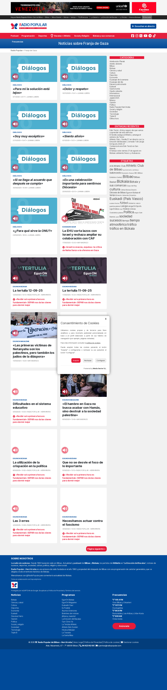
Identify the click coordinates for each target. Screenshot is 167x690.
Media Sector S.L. (99, 368)
